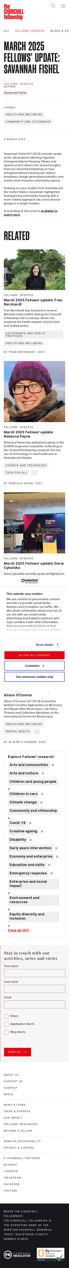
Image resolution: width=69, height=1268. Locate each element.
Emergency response (28, 873)
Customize (32, 665)
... (34, 473)
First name (11, 966)
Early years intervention (31, 848)
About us (11, 1075)
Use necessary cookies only (34, 676)
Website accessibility (22, 1141)
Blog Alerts (17, 1032)
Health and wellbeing (24, 114)
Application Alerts (22, 1024)
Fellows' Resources (21, 1124)
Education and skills (27, 865)
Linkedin (11, 1171)
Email (7, 997)
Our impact (13, 1118)
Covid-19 (17, 823)
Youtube (10, 1191)
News (14, 1016)
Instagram (12, 1178)
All (7, 31)
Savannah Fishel (15, 92)
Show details (44, 644)
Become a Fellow (18, 1131)
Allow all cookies (34, 655)
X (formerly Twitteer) (22, 1158)
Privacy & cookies (19, 1148)
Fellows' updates (30, 31)
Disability (18, 840)
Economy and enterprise (31, 856)
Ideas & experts (17, 1111)
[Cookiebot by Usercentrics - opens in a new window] (21, 581)
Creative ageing (23, 831)
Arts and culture (24, 773)
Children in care (24, 794)
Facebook (12, 1184)
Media (8, 1094)
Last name (11, 981)
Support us (13, 1081)
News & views (15, 1105)
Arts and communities (29, 765)
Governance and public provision (26, 334)
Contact (11, 1088)
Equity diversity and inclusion (27, 916)
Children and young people (33, 782)
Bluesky (10, 1165)
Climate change (23, 802)
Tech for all (16, 473)
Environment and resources (24, 900)
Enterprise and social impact (28, 884)
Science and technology (26, 465)
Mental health (18, 731)
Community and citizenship (28, 122)
